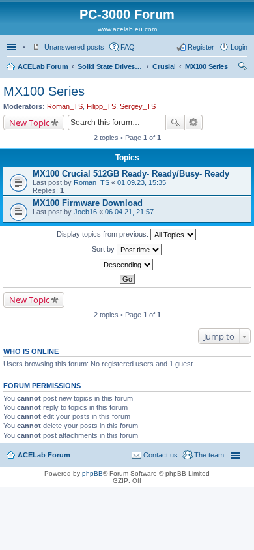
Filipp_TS (101, 106)
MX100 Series (206, 66)
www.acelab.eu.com (127, 29)
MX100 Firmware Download (88, 203)
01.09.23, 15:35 (141, 182)
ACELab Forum (43, 66)
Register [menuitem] (201, 47)
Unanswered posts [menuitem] (74, 47)
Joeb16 (85, 212)
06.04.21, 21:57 (129, 212)
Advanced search (194, 122)
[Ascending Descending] (127, 264)
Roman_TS (65, 106)
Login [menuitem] (239, 47)
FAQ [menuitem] (127, 47)
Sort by (104, 249)
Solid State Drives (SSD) (110, 66)
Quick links (12, 47)
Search (175, 122)
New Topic (29, 122)
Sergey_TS (138, 106)
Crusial (163, 66)
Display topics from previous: (103, 234)
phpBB (92, 473)
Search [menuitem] (242, 68)
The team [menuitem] (209, 455)
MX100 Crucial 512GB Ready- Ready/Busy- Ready (131, 174)
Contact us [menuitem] (160, 455)
